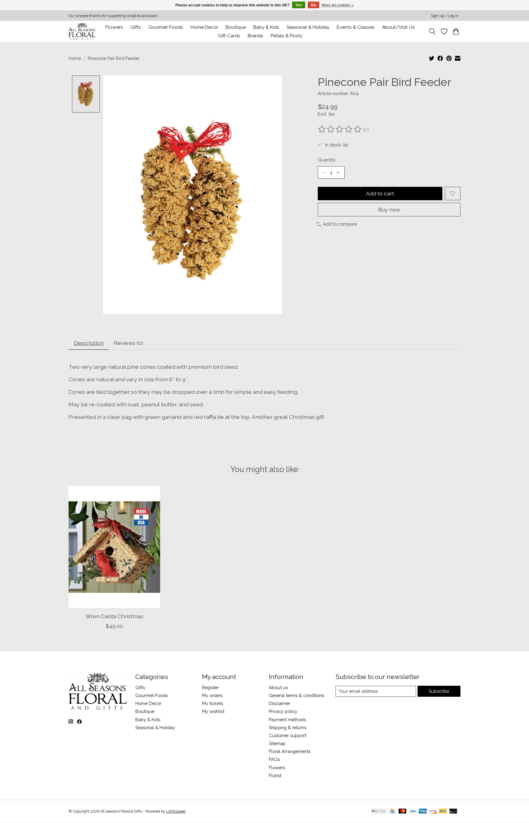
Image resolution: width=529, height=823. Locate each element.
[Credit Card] (392, 811)
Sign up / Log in (445, 16)
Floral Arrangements (289, 751)
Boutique (236, 27)
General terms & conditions (296, 695)
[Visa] (413, 811)
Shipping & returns (287, 727)
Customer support (287, 735)
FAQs (274, 759)
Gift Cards (229, 36)
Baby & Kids (266, 27)
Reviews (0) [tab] (128, 343)
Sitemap (277, 743)
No (313, 5)
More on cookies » (338, 5)
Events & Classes (356, 27)
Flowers (114, 27)
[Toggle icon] (432, 31)
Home (75, 58)
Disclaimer (279, 703)
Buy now (389, 209)
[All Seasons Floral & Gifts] (82, 31)
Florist (275, 775)
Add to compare (340, 224)
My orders (212, 695)
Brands (255, 36)
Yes (298, 5)
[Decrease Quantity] (324, 172)
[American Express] (423, 811)
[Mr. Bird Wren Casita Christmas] (114, 547)
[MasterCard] (403, 811)
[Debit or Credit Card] (453, 811)
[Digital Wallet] (378, 811)
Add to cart (380, 193)
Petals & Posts (286, 36)
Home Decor (148, 703)
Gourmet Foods (151, 695)
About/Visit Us (398, 27)
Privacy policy (283, 711)
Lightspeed (176, 811)
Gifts (135, 27)
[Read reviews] (340, 129)
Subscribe (439, 691)
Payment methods (287, 719)
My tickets (212, 703)
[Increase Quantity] (338, 172)
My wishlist (213, 711)
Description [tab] (89, 343)
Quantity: (327, 159)
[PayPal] (443, 811)
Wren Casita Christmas (114, 616)
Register (210, 687)
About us (278, 687)
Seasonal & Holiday (308, 27)
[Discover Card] (433, 811)
